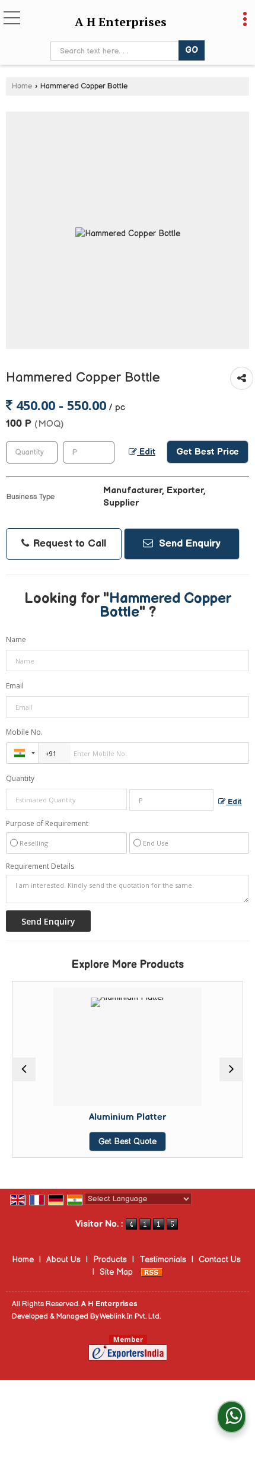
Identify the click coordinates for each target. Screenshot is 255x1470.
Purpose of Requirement (47, 824)
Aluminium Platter (127, 1117)
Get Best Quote (127, 1141)
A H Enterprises (121, 22)
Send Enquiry (188, 544)
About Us (63, 1260)
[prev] (24, 1069)
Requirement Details (40, 866)
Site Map (116, 1272)
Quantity (20, 778)
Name (16, 639)
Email (15, 686)
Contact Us (220, 1260)
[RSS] (151, 1272)
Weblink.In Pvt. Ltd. (130, 1316)
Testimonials (162, 1260)
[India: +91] (22, 753)
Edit (146, 452)
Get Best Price (207, 452)
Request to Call (68, 544)
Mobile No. (24, 732)
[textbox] (116, 51)
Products (110, 1260)
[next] (231, 1069)
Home (22, 86)
